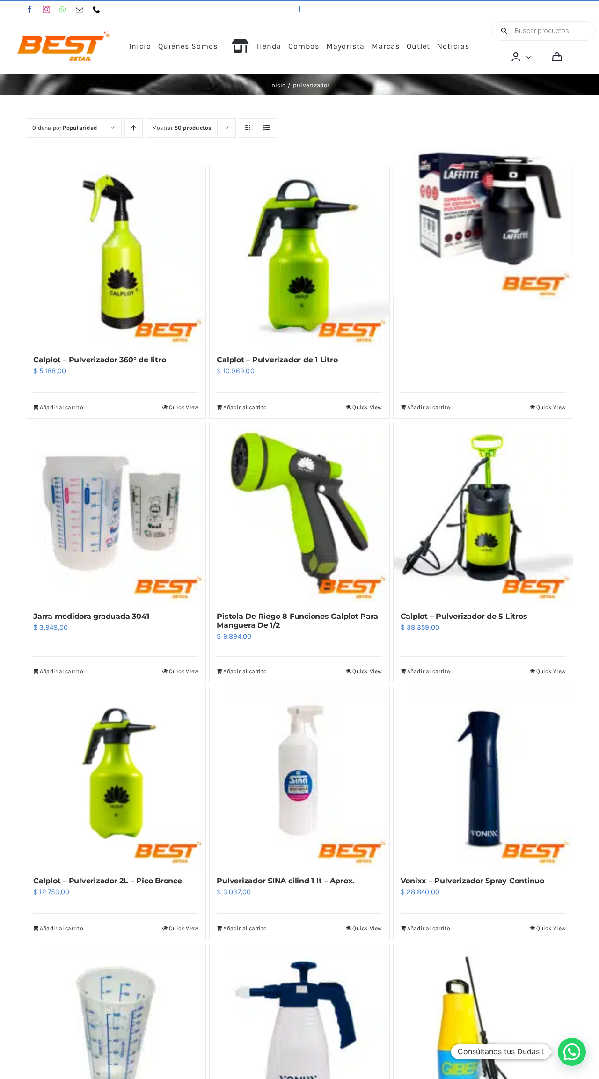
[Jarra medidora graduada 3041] (115, 512)
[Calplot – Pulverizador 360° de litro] (115, 255)
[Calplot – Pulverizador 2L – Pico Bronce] (115, 776)
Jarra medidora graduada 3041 (91, 616)
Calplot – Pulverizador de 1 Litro (277, 359)
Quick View (183, 407)
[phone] (96, 9)
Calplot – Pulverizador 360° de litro (99, 359)
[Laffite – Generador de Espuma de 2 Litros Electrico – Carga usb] (483, 210)
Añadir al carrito (61, 407)
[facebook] (29, 9)
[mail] (79, 9)
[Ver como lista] (266, 128)
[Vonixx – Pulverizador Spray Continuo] (483, 776)
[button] (572, 1052)
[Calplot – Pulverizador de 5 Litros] (483, 512)
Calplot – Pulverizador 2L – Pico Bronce (107, 880)
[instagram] (46, 9)
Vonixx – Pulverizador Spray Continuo (472, 880)
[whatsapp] (62, 9)
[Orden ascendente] (133, 128)
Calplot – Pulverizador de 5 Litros (464, 616)
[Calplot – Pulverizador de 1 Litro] (299, 255)
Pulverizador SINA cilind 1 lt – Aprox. (285, 880)
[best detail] (63, 34)
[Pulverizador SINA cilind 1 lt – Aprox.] (299, 776)
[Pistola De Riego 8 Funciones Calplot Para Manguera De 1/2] (299, 512)
